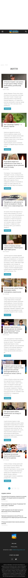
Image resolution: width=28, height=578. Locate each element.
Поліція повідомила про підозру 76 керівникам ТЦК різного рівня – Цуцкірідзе (13, 504)
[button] (2, 32)
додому (2, 65)
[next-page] (18, 488)
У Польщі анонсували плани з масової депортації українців (13, 522)
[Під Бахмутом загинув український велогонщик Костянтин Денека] (14, 451)
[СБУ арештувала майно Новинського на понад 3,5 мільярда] (14, 409)
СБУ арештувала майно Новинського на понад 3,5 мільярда (12, 413)
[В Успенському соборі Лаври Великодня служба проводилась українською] (14, 285)
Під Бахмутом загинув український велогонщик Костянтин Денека (12, 456)
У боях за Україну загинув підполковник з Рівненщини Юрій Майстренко (13, 247)
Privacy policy (14, 546)
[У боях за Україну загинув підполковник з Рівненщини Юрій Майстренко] (14, 242)
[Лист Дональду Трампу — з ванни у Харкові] (14, 120)
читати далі (7, 108)
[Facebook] (12, 559)
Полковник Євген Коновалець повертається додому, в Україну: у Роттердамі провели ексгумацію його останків (13, 498)
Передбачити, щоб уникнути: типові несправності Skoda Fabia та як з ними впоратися (13, 204)
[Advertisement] (14, 15)
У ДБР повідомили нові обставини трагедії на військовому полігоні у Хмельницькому (12, 510)
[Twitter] (16, 559)
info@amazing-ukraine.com (18, 549)
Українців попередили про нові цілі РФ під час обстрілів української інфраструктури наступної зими (14, 516)
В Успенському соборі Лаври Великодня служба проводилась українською (13, 290)
